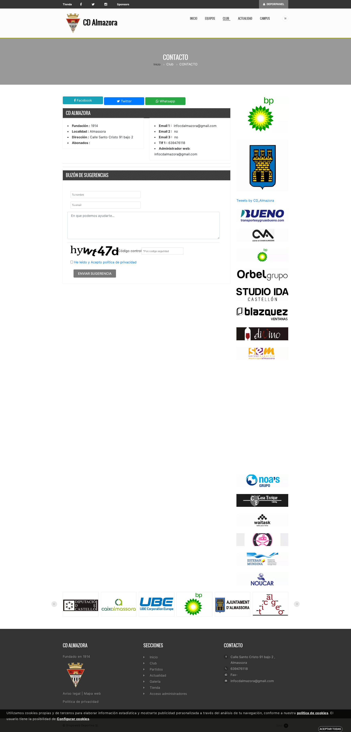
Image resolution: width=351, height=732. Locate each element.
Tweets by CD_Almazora (255, 200)
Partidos (156, 669)
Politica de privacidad (81, 702)
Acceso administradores (168, 694)
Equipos (210, 18)
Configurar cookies (73, 719)
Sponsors (123, 4)
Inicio (193, 18)
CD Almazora (100, 22)
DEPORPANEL (275, 4)
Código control (130, 251)
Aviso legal (72, 693)
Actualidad (245, 18)
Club (226, 18)
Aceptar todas (330, 729)
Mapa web (92, 693)
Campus (265, 18)
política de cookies (312, 713)
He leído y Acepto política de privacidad (105, 262)
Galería (155, 681)
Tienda (67, 4)
